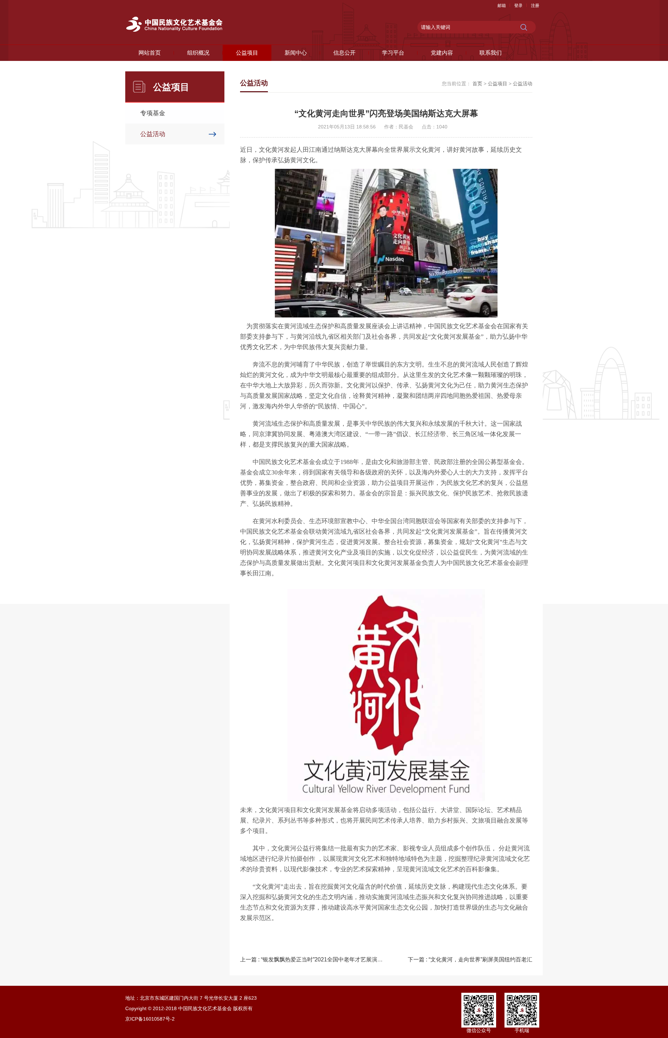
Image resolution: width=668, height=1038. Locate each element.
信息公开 (344, 53)
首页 (477, 83)
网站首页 (149, 53)
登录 (518, 5)
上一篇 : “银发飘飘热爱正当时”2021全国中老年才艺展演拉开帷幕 (319, 959)
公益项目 (247, 53)
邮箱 (502, 5)
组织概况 (198, 53)
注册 (535, 5)
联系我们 (490, 53)
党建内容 (442, 53)
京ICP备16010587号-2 (150, 1019)
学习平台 (393, 53)
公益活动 (152, 134)
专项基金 (152, 113)
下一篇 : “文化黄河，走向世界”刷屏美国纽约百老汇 (470, 959)
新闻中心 (296, 53)
